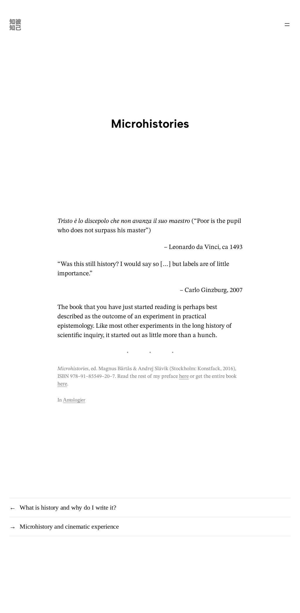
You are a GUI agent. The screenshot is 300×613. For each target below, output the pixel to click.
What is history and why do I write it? (68, 507)
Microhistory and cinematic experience (69, 526)
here (184, 376)
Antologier (74, 400)
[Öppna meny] (287, 24)
